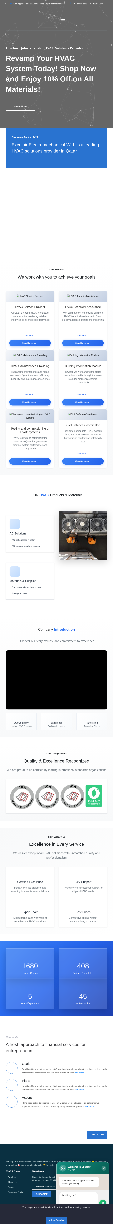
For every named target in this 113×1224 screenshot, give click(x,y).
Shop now (20, 106)
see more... (80, 1072)
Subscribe (42, 1194)
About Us (12, 1182)
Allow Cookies (56, 1220)
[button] (63, 21)
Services (12, 1177)
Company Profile (15, 1192)
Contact (11, 1187)
